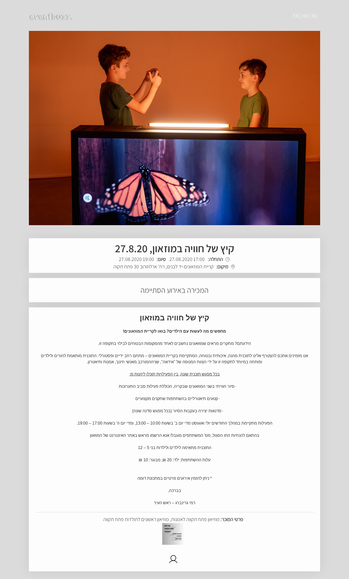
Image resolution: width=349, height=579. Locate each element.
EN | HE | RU (305, 16)
